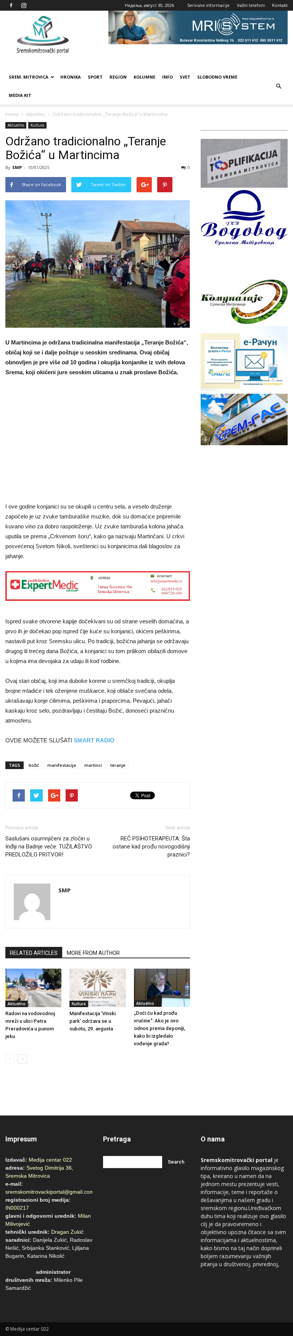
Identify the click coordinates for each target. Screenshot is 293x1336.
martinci (93, 765)
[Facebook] (11, 5)
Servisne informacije (208, 5)
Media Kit (20, 95)
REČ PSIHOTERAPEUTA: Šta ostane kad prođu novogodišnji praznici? (151, 846)
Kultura (37, 125)
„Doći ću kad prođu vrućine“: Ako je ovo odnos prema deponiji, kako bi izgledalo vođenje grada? (159, 1028)
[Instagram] (23, 5)
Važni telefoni (251, 5)
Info (167, 77)
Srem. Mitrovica (28, 77)
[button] (278, 86)
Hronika (70, 77)
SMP (17, 167)
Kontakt (280, 5)
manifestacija (61, 765)
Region (118, 77)
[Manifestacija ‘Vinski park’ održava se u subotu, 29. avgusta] (97, 988)
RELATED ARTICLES (34, 953)
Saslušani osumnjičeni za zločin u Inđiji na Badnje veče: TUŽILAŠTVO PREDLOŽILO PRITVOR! (48, 846)
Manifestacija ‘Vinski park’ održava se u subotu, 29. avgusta (92, 1021)
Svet (185, 77)
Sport (95, 77)
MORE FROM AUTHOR (93, 953)
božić (34, 765)
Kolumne (144, 77)
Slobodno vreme (217, 77)
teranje (118, 765)
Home (12, 114)
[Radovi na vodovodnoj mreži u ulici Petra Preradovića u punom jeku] (33, 988)
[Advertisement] (97, 440)
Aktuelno (35, 114)
